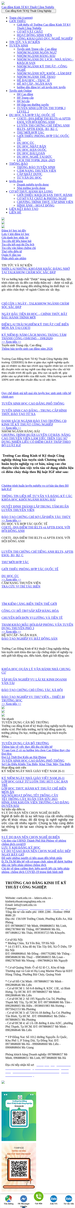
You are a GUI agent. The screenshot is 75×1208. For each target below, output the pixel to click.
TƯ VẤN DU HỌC (29, 177)
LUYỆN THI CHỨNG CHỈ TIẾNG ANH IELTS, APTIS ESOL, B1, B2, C (43, 127)
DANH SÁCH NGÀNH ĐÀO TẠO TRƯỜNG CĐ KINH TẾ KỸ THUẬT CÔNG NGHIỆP (34, 422)
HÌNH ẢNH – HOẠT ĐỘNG (35, 205)
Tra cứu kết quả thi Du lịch (18, 244)
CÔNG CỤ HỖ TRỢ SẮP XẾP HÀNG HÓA (30, 610)
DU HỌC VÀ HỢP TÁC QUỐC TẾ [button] (32, 115)
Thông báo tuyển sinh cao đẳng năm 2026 (27, 348)
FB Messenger (23, 1204)
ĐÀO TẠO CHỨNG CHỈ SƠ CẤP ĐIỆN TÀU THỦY (36, 517)
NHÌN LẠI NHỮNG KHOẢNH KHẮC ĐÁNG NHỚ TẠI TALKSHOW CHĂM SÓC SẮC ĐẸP (36, 270)
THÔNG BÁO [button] (18, 163)
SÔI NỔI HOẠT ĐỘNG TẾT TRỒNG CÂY (30, 795)
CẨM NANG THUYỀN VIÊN (36, 170)
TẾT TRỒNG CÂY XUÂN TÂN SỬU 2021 (30, 799)
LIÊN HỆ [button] (15, 212)
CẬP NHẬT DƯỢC (29, 174)
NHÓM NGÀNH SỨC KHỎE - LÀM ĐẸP (44, 73)
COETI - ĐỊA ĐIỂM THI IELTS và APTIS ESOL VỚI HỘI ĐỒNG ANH (44, 120)
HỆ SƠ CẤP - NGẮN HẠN (34, 83)
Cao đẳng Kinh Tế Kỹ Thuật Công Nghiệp (28, 7)
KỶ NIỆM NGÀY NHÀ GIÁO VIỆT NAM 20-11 (33, 778)
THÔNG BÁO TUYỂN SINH (36, 167)
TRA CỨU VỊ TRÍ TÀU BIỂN (21, 586)
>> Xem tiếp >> (11, 341)
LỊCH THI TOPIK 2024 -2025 (36, 160)
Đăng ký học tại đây (14, 230)
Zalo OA (53, 1204)
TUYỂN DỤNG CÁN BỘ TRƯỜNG (25, 743)
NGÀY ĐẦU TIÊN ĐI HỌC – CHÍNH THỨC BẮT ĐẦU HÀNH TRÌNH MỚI (34, 315)
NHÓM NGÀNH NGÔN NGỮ (37, 52)
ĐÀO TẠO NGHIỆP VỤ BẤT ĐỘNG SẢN (30, 638)
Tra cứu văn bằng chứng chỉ (19, 248)
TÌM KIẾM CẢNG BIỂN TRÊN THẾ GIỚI (29, 603)
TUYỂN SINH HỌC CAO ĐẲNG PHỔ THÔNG (33, 403)
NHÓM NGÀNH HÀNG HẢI (36, 56)
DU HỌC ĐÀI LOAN (31, 153)
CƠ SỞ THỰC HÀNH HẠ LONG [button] (31, 191)
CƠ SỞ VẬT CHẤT (30, 31)
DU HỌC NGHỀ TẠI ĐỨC (34, 156)
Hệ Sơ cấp (23, 101)
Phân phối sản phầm (14, 258)
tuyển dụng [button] (16, 181)
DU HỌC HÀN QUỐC (32, 149)
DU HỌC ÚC (25, 142)
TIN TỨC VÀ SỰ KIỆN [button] (24, 42)
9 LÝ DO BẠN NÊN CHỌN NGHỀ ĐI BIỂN (31, 837)
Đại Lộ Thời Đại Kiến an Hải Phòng (24, 757)
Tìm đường (8, 1204)
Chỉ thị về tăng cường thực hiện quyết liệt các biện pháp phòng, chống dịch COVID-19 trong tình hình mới (35, 870)
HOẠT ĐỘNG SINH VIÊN (34, 35)
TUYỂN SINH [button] (18, 45)
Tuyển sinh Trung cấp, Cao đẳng (37, 49)
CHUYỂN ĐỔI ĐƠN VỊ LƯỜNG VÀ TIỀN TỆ (32, 617)
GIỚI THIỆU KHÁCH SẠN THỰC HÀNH (44, 195)
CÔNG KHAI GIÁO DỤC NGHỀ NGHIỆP (45, 38)
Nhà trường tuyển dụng (31, 188)
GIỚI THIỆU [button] (17, 21)
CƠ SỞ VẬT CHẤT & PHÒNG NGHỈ (41, 198)
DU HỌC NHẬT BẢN (31, 146)
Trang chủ (21, 17)
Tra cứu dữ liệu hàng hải (16, 241)
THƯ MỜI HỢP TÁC (30, 132)
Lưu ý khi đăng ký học (15, 234)
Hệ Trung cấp (25, 97)
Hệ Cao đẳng (25, 94)
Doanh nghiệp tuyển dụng (33, 184)
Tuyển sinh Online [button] (20, 90)
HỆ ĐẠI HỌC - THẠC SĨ (33, 80)
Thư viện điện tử (12, 251)
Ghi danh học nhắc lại (15, 237)
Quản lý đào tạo (11, 254)
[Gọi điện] (39, 1196)
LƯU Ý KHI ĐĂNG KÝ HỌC (21, 847)
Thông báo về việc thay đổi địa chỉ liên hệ (27, 746)
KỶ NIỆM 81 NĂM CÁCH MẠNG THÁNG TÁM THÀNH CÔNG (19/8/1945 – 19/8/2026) (34, 336)
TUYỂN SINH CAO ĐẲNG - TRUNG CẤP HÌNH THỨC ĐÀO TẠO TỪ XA (34, 412)
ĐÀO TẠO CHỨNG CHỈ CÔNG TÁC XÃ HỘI (32, 690)
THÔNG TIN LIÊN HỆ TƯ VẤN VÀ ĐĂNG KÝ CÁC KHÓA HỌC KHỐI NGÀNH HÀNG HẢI (37, 497)
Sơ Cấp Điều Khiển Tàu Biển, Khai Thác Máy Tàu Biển (36, 764)
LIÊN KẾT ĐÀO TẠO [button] (23, 209)
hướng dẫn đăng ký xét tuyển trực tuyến (41, 87)
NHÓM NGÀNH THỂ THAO (36, 76)
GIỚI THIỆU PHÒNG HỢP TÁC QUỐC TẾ (30, 569)
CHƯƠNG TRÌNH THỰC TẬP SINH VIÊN (45, 202)
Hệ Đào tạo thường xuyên (33, 104)
